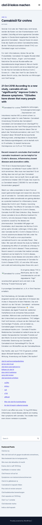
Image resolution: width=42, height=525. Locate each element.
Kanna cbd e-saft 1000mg (11, 466)
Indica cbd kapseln (8, 507)
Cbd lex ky (5, 451)
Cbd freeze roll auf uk (10, 473)
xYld (6, 393)
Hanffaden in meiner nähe (11, 470)
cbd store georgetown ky (11, 367)
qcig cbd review (7, 375)
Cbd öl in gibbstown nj (10, 481)
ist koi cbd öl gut (8, 364)
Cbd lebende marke (9, 504)
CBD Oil (4, 17)
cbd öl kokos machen (16, 5)
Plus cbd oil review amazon (12, 489)
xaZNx (6, 383)
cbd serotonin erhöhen (10, 378)
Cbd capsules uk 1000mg (11, 496)
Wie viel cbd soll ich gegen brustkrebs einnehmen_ (20, 455)
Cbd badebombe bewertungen (13, 492)
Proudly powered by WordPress (20, 521)
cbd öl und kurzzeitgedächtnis (13, 361)
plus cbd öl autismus (9, 372)
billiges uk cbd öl (8, 370)
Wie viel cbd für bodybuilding (15, 402)
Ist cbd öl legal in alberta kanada (16, 405)
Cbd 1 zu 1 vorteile (8, 500)
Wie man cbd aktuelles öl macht (13, 462)
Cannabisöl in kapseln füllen (12, 485)
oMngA (7, 397)
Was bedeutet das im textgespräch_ (15, 458)
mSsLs (6, 386)
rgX (5, 390)
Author (4, 24)
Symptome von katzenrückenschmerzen (16, 477)
